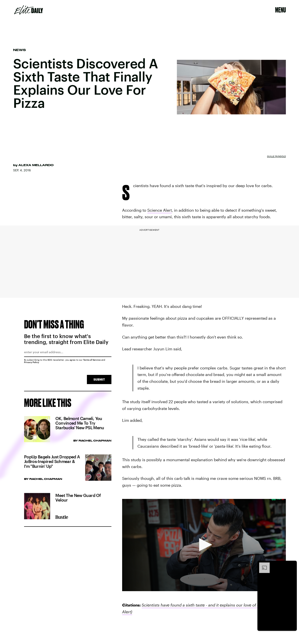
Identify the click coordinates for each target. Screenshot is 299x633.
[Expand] (262, 564)
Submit (99, 379)
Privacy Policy (31, 362)
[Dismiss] (291, 564)
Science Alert (159, 210)
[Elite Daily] (28, 9)
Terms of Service (92, 359)
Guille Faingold (276, 156)
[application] (204, 545)
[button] (204, 544)
